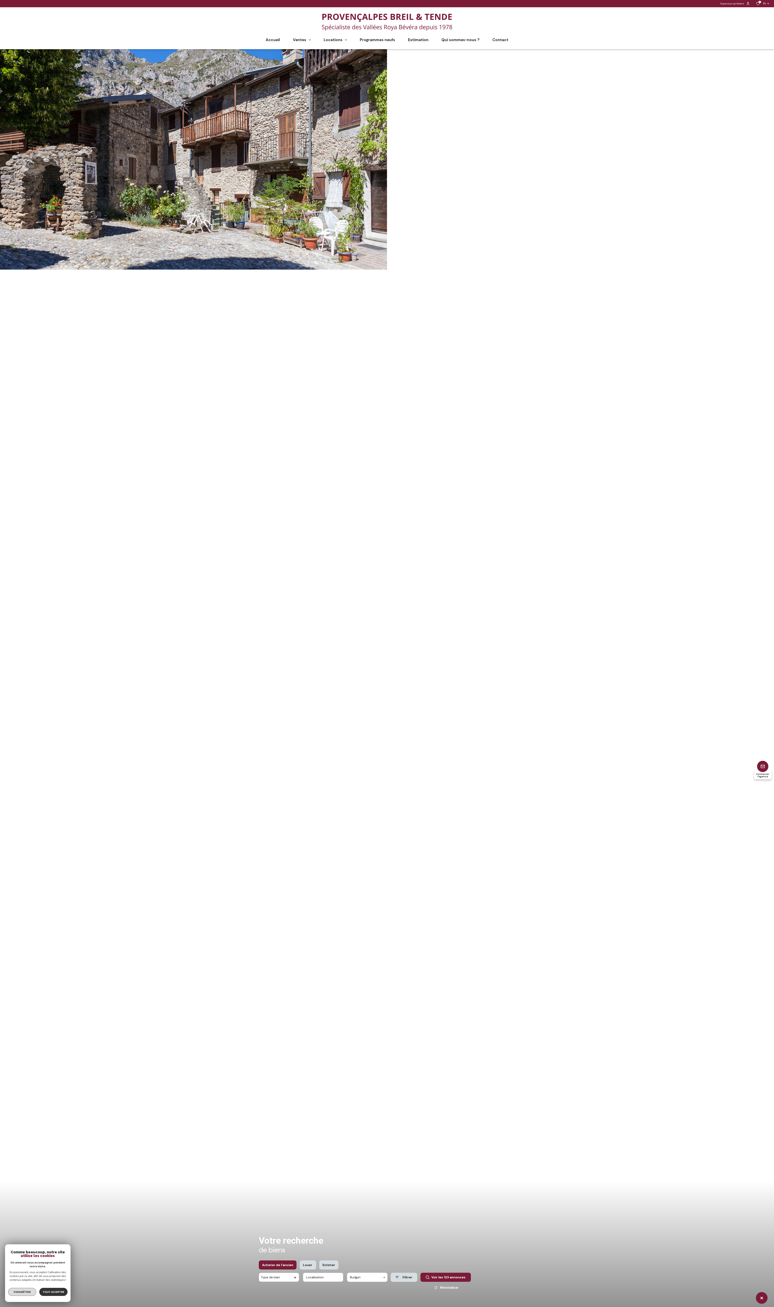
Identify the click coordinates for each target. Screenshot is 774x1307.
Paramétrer (22, 1292)
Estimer (328, 1265)
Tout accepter (53, 1292)
